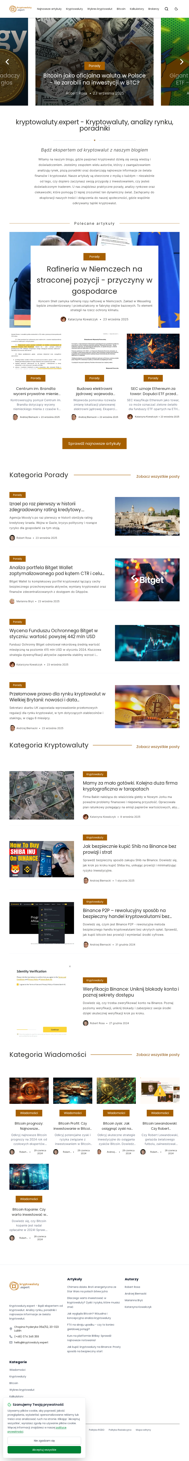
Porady (94, 65)
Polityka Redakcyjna (120, 1429)
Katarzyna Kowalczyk (138, 1307)
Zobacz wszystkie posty (158, 476)
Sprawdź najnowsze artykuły (94, 443)
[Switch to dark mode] (176, 9)
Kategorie (18, 1362)
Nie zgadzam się (44, 1441)
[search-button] (166, 9)
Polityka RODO (96, 1429)
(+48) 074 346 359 (26, 1336)
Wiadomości (29, 1113)
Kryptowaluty (74, 9)
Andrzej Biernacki (135, 1293)
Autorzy (131, 1279)
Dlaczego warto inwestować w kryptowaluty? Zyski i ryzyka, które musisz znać (93, 1302)
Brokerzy (153, 9)
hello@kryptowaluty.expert (31, 1342)
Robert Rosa (132, 1287)
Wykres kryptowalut (99, 9)
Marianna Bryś (134, 1300)
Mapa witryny (143, 1429)
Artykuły (74, 1279)
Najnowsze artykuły (49, 9)
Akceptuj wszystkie (44, 1450)
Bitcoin (121, 9)
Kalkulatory (137, 9)
